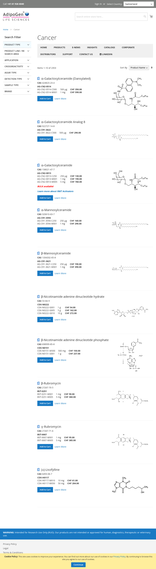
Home (6, 29)
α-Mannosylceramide (56, 210)
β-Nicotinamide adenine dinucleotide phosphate (75, 340)
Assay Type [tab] (10, 72)
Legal (5, 548)
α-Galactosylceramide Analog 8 (63, 122)
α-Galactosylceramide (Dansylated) (66, 78)
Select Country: (114, 4)
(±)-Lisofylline (50, 470)
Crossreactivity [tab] (14, 66)
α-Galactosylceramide (56, 165)
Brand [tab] (8, 91)
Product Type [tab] (12, 44)
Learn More (60, 98)
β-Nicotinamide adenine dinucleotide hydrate (72, 297)
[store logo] (16, 16)
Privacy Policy (119, 556)
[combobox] (111, 17)
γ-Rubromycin (51, 427)
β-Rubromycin (51, 383)
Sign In (98, 3)
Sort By (123, 67)
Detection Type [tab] (13, 78)
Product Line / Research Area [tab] (15, 52)
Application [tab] (11, 60)
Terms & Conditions (13, 552)
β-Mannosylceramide (56, 253)
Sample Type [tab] (12, 85)
